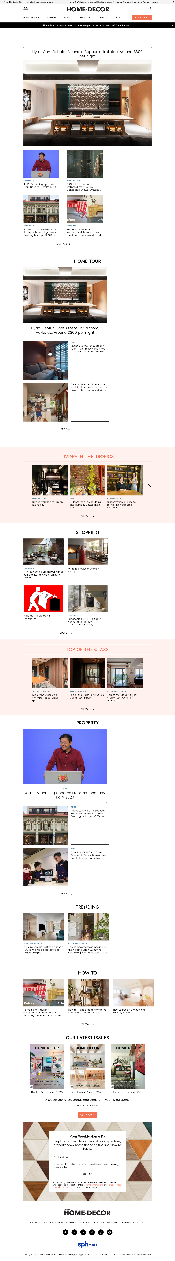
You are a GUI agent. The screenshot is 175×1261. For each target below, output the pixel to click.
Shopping (104, 17)
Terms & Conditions (94, 1185)
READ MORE (61, 244)
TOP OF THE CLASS (87, 649)
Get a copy (142, 17)
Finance (68, 17)
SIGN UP (87, 1174)
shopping (87, 532)
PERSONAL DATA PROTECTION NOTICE (126, 1222)
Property (51, 17)
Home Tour (87, 261)
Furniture (29, 568)
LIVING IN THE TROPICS (87, 456)
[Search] (150, 8)
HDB (73, 342)
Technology (75, 615)
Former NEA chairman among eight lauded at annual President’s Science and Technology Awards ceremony (67, 2)
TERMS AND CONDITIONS (91, 1222)
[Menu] (25, 8)
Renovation (85, 17)
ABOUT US (35, 1222)
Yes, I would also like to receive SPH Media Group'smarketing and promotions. (85, 1166)
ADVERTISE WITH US (53, 1222)
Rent (73, 807)
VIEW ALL (65, 429)
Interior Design (31, 17)
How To (120, 17)
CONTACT (71, 1222)
